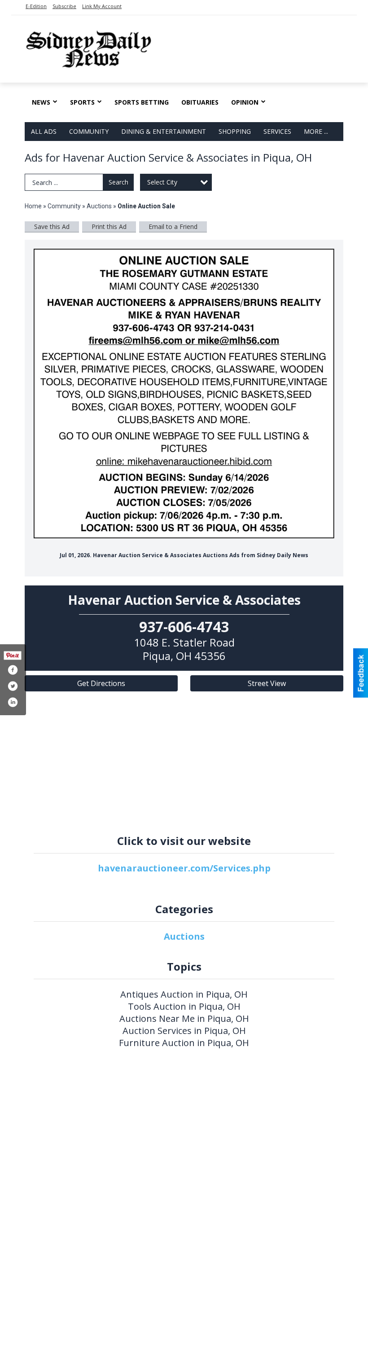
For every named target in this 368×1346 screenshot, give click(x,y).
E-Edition (36, 6)
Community (89, 131)
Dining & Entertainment (163, 131)
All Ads (44, 131)
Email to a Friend (173, 226)
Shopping (235, 131)
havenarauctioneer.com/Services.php (184, 868)
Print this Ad (109, 226)
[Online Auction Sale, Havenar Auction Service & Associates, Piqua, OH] (184, 393)
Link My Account (102, 6)
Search (118, 182)
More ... (316, 131)
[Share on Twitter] (12, 686)
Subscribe (64, 6)
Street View (267, 683)
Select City (162, 182)
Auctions (99, 206)
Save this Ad (52, 226)
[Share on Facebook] (12, 670)
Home (33, 206)
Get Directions (101, 683)
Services (277, 131)
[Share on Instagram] (12, 702)
